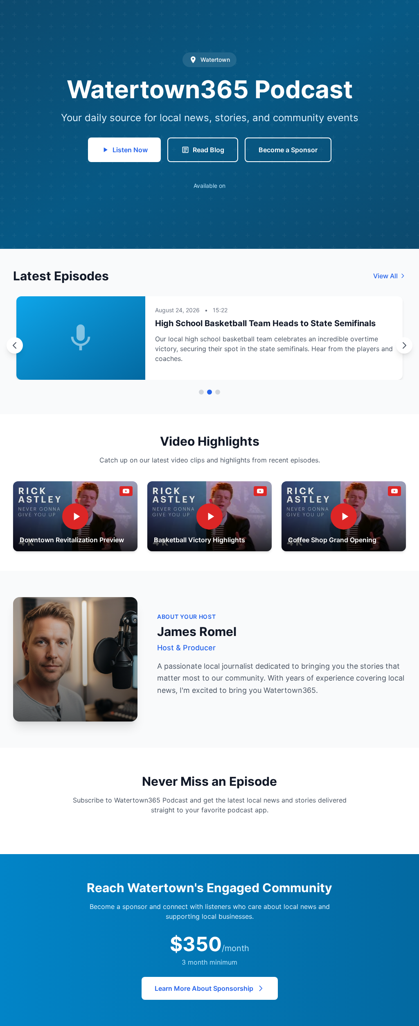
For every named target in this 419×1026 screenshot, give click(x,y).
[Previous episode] (15, 345)
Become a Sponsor (288, 150)
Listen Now (130, 150)
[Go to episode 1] (201, 392)
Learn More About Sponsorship (204, 988)
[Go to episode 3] (217, 392)
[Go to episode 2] (209, 392)
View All (385, 276)
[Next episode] (404, 345)
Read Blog (208, 150)
